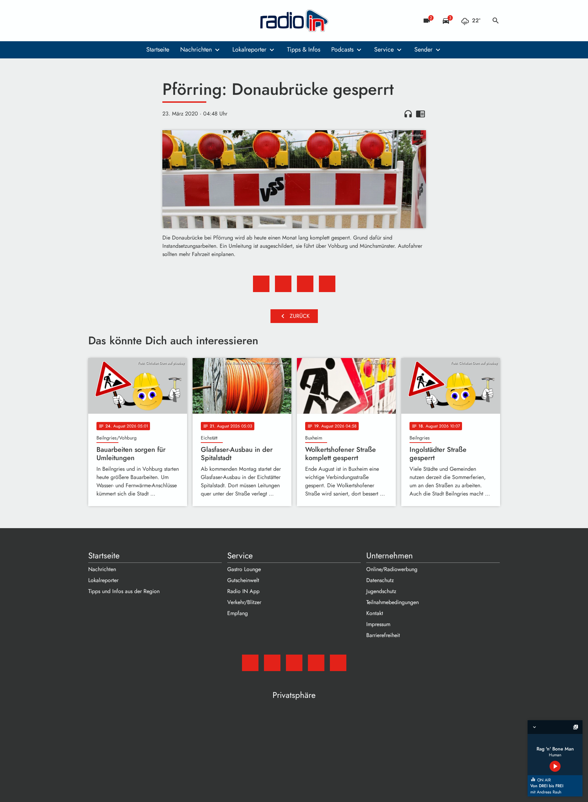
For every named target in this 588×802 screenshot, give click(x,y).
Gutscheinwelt (243, 580)
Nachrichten (196, 49)
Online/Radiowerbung (391, 569)
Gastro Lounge (244, 569)
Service (384, 49)
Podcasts (342, 49)
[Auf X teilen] (283, 284)
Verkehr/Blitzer (244, 602)
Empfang (237, 613)
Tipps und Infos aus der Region (124, 591)
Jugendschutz (381, 591)
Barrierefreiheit (383, 635)
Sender (423, 49)
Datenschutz (380, 580)
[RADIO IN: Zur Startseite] (294, 20)
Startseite (157, 49)
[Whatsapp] (136, 20)
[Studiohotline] (150, 20)
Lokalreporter (249, 49)
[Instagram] (122, 20)
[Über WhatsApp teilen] (305, 284)
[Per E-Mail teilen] (327, 284)
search (496, 20)
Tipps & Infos (303, 49)
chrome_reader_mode (420, 114)
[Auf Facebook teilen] (261, 284)
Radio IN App (243, 591)
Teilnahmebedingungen (392, 602)
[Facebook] (109, 20)
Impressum (378, 624)
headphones (408, 114)
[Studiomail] (95, 20)
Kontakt (374, 613)
